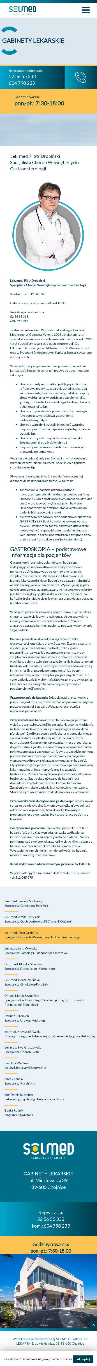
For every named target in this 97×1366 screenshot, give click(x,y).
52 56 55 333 (50, 1219)
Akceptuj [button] (83, 1359)
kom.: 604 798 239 (51, 1226)
